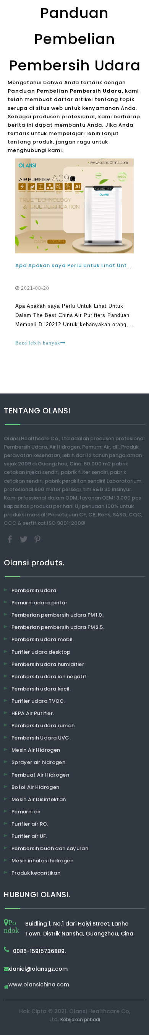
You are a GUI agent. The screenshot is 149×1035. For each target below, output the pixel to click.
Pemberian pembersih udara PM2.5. (57, 627)
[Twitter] (24, 539)
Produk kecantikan (35, 873)
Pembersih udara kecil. (41, 688)
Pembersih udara (33, 590)
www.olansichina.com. (39, 985)
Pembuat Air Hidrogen (40, 775)
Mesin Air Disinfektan (38, 799)
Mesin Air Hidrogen (35, 750)
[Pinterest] (37, 539)
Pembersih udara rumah (42, 725)
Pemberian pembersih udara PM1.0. (57, 615)
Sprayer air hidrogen (38, 762)
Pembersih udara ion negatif (48, 676)
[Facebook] (11, 539)
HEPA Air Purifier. (32, 713)
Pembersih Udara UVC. (41, 737)
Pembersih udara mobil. (42, 639)
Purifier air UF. (29, 836)
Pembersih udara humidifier (47, 664)
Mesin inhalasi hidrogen (42, 860)
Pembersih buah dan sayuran (49, 848)
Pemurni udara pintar (39, 602)
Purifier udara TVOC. (38, 701)
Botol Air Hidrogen (35, 787)
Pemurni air (26, 811)
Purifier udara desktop (41, 652)
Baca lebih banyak (37, 343)
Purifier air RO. (30, 824)
